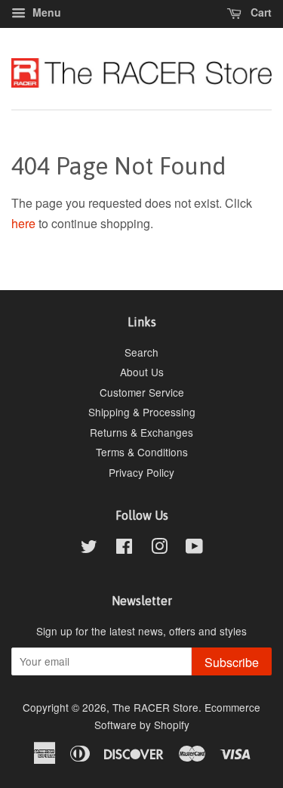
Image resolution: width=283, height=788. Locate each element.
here (23, 223)
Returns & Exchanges (141, 432)
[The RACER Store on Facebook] (124, 548)
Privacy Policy (141, 472)
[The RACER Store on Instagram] (159, 548)
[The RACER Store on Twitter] (89, 548)
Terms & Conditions (142, 451)
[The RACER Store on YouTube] (194, 548)
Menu (45, 12)
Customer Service (142, 392)
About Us (142, 371)
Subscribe (232, 662)
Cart (260, 12)
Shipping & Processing (141, 411)
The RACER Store (155, 707)
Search (141, 352)
